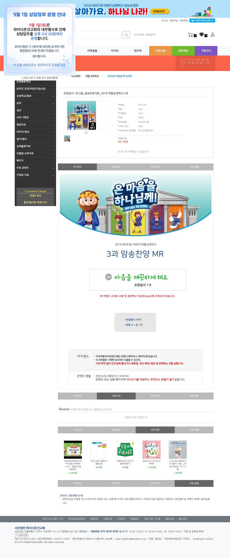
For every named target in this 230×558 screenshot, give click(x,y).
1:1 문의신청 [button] (21, 535)
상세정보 (77, 167)
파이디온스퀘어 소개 (53, 519)
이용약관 (94, 519)
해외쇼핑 (169, 519)
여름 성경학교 (92, 76)
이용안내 (107, 519)
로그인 (165, 21)
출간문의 (183, 519)
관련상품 (155, 167)
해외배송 (184, 21)
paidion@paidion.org (134, 539)
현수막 (138, 50)
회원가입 (174, 21)
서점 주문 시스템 (152, 519)
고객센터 (121, 519)
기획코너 (206, 50)
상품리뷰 (116, 167)
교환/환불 (194, 167)
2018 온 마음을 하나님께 (119, 76)
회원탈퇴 (134, 519)
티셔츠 (115, 50)
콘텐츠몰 (160, 50)
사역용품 (92, 50)
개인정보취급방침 (76, 519)
